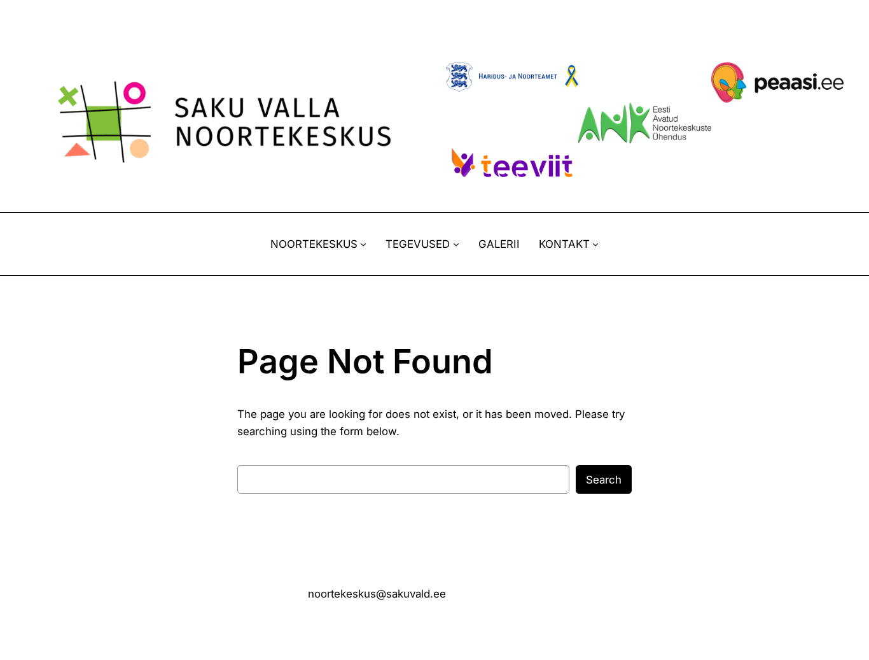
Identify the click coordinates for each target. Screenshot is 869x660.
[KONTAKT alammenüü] (595, 244)
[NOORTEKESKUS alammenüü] (363, 244)
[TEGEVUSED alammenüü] (456, 244)
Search (604, 479)
